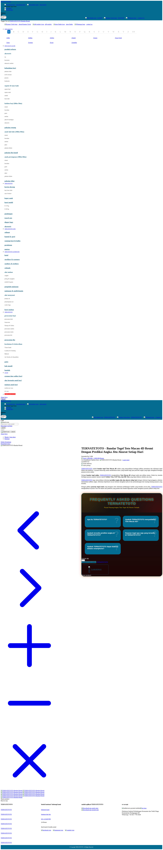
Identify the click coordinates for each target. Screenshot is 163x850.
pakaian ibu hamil (11, 153)
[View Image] (12, 790)
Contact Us (140, 18)
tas (5, 57)
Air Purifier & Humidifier (12, 357)
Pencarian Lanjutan (6, 426)
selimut (7, 232)
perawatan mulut (9, 332)
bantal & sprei (10, 237)
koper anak (9, 198)
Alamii (74, 38)
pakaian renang (10, 127)
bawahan (7, 110)
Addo (8, 38)
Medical (7, 354)
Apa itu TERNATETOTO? (97, 519)
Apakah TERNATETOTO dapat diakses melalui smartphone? (102, 548)
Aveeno (30, 42)
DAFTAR (121, 18)
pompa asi (7, 298)
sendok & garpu (9, 282)
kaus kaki (7, 98)
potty (6, 362)
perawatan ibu (10, 340)
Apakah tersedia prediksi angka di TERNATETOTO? (101, 534)
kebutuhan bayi (10, 68)
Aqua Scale (118, 38)
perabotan (8, 245)
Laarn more (126, 460)
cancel (3, 427)
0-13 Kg (7, 206)
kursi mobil (9, 202)
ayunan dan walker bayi (13, 376)
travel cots (8, 218)
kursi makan (9, 310)
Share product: (86, 575)
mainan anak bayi (11, 385)
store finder (69, 24)
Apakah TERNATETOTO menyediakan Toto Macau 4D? (140, 520)
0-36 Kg (7, 209)
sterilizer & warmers (12, 259)
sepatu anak (8, 92)
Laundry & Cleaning (10, 350)
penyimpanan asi (9, 301)
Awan (51, 42)
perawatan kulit (9, 319)
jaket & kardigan (9, 119)
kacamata (7, 60)
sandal (6, 95)
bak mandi (8, 366)
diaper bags (9, 222)
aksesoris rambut (9, 63)
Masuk (3, 399)
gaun (6, 113)
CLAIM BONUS (96, 569)
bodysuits (7, 81)
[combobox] (9, 424)
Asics (8, 42)
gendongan (8, 214)
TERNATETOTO (109, 417)
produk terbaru (10, 49)
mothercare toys (9, 388)
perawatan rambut (9, 328)
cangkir (6, 275)
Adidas (30, 38)
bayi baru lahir (8, 190)
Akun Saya (4, 397)
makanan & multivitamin (14, 291)
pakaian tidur (8, 71)
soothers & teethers (12, 264)
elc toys (7, 391)
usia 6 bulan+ (8, 193)
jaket (6, 144)
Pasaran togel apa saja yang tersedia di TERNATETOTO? (140, 534)
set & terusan (8, 74)
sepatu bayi (7, 89)
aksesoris (7, 123)
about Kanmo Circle (25, 24)
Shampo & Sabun (9, 325)
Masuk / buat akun (10, 437)
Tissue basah (8, 347)
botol (6, 255)
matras (7, 249)
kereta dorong (10, 187)
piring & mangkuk (9, 279)
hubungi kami (45, 809)
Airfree (52, 38)
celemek (7, 268)
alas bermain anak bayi (13, 380)
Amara (95, 38)
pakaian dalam (8, 148)
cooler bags (8, 305)
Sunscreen (7, 322)
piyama (6, 78)
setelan (6, 116)
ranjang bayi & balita (12, 241)
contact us (89, 24)
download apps (20, 5)
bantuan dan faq (46, 814)
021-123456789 (46, 819)
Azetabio (74, 42)
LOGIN (99, 18)
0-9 (133, 32)
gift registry (43, 5)
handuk (7, 370)
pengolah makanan (11, 287)
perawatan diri (8, 335)
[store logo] (19, 21)
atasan (6, 107)
